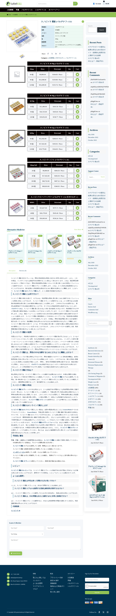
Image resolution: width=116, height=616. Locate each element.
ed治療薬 (10, 10)
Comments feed (93, 309)
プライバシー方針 (56, 577)
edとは (90, 156)
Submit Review (16, 553)
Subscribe (97, 592)
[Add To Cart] (21, 261)
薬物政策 (53, 583)
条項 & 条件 (54, 580)
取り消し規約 (55, 592)
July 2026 (91, 134)
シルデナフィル (40, 10)
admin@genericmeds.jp (16, 577)
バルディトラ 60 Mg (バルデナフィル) (55, 251)
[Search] (110, 323)
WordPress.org (92, 312)
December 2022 (93, 137)
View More (78, 229)
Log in (90, 304)
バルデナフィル (27, 10)
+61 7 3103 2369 (14, 574)
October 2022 (92, 140)
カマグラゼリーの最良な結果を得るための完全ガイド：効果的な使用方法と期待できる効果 (96, 51)
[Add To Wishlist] (83, 21)
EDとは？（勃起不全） (96, 61)
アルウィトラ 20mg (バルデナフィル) (15, 251)
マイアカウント (38, 586)
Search (90, 26)
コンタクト (37, 580)
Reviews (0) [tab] (22, 270)
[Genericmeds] (14, 3)
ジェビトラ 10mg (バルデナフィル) (35, 251)
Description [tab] (12, 270)
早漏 (17, 10)
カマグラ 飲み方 (94, 58)
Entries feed (92, 307)
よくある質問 (37, 583)
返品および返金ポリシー (57, 587)
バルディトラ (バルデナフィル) (74, 251)
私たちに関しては (39, 577)
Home (9, 14)
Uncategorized (92, 159)
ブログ (35, 589)
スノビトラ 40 (15, 510)
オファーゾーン (54, 10)
